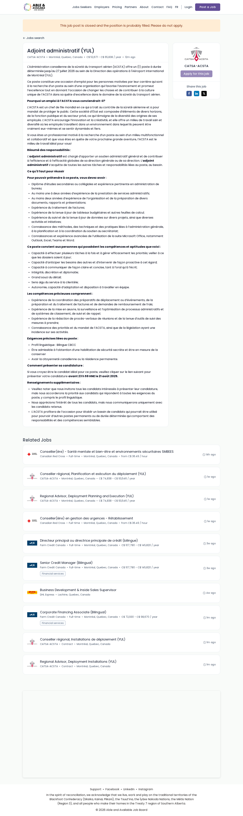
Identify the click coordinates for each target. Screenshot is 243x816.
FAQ (169, 7)
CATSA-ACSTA (36, 57)
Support (95, 789)
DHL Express (47, 594)
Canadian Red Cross (52, 456)
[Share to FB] (189, 93)
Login (188, 7)
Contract (67, 644)
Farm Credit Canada (52, 545)
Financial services (53, 573)
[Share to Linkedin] (196, 93)
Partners (131, 7)
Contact (157, 7)
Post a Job (208, 7)
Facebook (112, 789)
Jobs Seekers (82, 7)
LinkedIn (128, 789)
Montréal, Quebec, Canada (66, 57)
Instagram (145, 789)
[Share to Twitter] (204, 93)
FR (176, 7)
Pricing (117, 7)
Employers (101, 7)
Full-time (74, 456)
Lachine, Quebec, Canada (74, 594)
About (144, 7)
